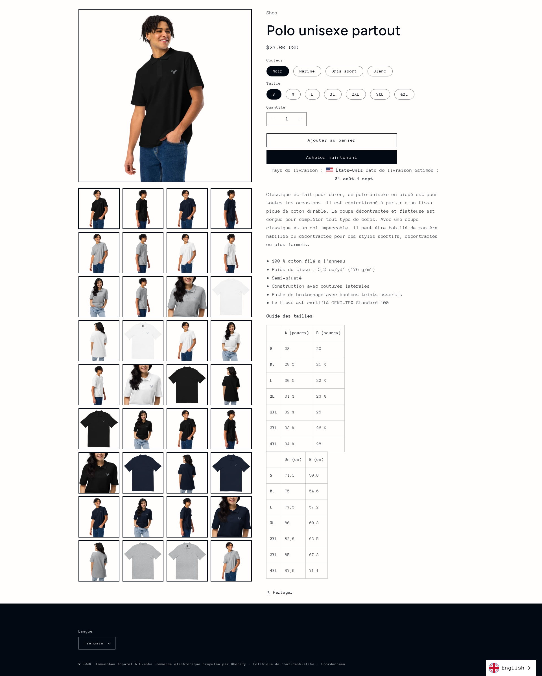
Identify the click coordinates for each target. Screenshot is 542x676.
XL (332, 94)
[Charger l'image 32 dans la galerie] (231, 517)
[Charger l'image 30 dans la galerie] (143, 517)
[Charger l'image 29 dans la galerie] (99, 517)
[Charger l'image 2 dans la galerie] (143, 208)
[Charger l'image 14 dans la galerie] (143, 340)
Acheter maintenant (331, 157)
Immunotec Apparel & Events (124, 664)
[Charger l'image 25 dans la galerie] (99, 473)
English (513, 668)
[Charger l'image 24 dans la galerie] (231, 429)
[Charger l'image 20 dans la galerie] (231, 385)
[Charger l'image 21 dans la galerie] (99, 429)
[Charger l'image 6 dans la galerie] (143, 252)
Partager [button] (283, 592)
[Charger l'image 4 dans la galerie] (231, 208)
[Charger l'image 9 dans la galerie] (99, 296)
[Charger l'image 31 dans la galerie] (187, 517)
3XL (380, 94)
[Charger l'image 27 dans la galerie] (187, 473)
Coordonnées (334, 664)
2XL (356, 94)
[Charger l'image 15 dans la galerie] (187, 340)
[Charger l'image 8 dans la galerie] (231, 252)
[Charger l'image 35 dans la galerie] (187, 561)
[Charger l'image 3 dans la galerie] (187, 208)
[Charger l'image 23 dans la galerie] (187, 429)
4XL (404, 94)
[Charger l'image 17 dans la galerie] (99, 385)
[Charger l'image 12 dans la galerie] (231, 296)
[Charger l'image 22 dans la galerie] (143, 429)
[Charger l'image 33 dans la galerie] (99, 561)
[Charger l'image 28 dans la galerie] (231, 473)
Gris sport (344, 71)
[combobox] (511, 668)
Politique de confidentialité (284, 664)
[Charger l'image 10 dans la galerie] (143, 296)
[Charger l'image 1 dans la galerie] (99, 208)
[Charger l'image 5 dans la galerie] (99, 252)
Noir (278, 71)
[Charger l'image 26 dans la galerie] (143, 473)
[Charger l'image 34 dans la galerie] (143, 561)
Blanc (380, 71)
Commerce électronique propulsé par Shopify (200, 664)
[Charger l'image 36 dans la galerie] (231, 561)
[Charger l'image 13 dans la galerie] (99, 340)
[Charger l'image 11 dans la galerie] (187, 296)
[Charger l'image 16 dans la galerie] (231, 340)
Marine (307, 71)
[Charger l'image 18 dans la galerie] (143, 385)
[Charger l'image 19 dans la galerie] (187, 385)
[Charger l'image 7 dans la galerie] (187, 252)
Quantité (275, 107)
